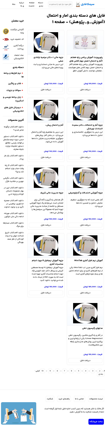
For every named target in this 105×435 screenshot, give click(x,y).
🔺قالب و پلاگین (16, 83)
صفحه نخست (31, 4)
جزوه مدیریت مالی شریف (51, 193)
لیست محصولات (96, 399)
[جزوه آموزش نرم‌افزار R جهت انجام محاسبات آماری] (46, 245)
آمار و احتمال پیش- (54, 125)
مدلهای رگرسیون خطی (92, 328)
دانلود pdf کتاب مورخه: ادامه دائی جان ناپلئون (14, 215)
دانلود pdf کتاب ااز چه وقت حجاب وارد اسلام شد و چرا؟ (14, 168)
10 (43, 371)
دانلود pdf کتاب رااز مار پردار (14, 157)
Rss (13, 4)
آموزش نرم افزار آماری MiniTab (88, 260)
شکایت (50, 399)
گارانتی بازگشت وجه (17, 31)
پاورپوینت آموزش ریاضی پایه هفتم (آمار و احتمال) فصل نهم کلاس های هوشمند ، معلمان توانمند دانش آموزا (85, 59)
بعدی (100, 374)
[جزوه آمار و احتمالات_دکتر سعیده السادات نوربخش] (85, 110)
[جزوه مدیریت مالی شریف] (46, 178)
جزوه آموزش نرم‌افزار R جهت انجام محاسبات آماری (47, 262)
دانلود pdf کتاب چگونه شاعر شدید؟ (14, 128)
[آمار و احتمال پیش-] (46, 110)
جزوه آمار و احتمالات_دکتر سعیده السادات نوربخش (87, 126)
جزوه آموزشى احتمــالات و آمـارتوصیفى (85, 193)
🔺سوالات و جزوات (15, 90)
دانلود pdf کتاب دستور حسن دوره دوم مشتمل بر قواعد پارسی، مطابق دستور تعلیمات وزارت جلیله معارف (13, 143)
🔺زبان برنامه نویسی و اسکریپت (13, 99)
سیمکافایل (87, 4)
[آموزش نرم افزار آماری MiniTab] (85, 245)
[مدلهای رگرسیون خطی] (85, 313)
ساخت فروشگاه (96, 421)
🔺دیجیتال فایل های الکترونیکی (14, 109)
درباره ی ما (21, 4)
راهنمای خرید (64, 399)
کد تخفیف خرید (17, 39)
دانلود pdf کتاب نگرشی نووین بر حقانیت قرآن (13, 180)
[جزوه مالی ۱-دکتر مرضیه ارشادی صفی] (46, 42)
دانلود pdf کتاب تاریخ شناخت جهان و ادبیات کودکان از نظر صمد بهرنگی (14, 237)
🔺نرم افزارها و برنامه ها (14, 75)
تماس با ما (79, 399)
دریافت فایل (85, 89)
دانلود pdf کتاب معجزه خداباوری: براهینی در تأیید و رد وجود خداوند (14, 204)
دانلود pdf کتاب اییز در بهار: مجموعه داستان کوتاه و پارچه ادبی (14, 191)
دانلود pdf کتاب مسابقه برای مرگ (13, 224)
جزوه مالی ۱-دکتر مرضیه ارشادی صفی (48, 59)
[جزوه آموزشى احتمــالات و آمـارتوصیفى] (85, 178)
